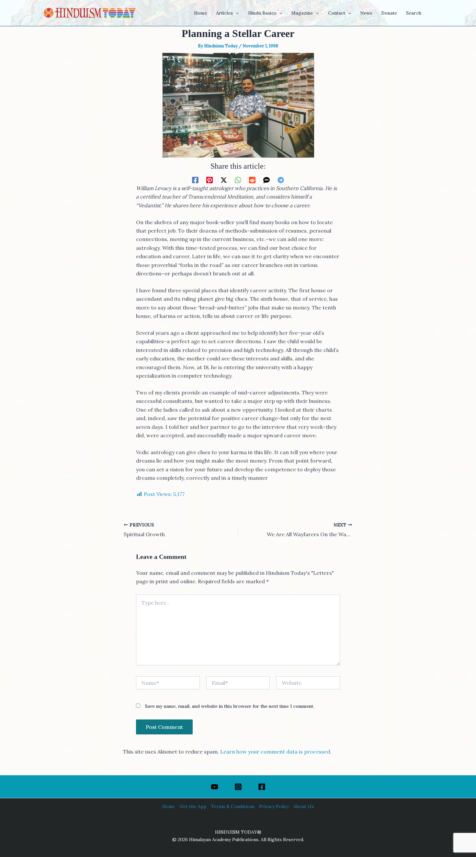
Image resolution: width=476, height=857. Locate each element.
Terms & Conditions (233, 806)
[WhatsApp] (238, 179)
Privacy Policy (274, 806)
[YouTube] (214, 787)
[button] (236, 13)
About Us (303, 806)
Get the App (193, 806)
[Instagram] (238, 787)
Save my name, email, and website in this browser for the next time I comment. (229, 706)
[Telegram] (281, 179)
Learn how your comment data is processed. (276, 751)
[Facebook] (195, 179)
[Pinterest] (209, 179)
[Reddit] (252, 179)
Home (168, 806)
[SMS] (266, 179)
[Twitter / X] (224, 179)
